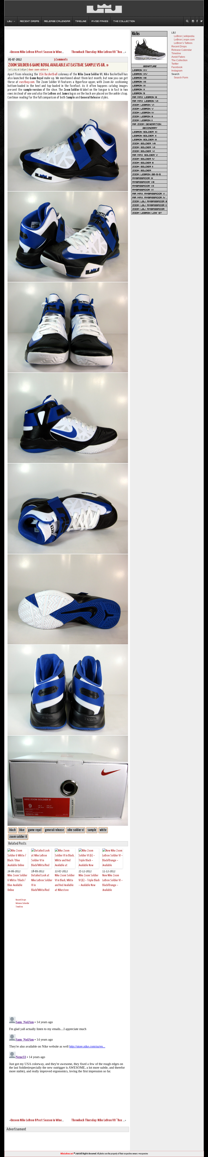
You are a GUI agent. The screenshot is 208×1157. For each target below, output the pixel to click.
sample (92, 830)
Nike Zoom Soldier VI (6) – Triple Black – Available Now (89, 880)
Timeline (19, 907)
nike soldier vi (75, 830)
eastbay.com (26, 82)
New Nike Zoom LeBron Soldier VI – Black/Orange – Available (112, 883)
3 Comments (61, 59)
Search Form (181, 77)
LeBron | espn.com (184, 39)
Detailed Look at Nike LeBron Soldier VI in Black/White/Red (41, 883)
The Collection (179, 60)
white (103, 830)
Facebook (176, 67)
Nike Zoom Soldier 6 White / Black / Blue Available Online (17, 883)
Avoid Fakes (178, 56)
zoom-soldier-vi (41, 69)
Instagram (176, 70)
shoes (30, 69)
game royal (34, 830)
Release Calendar (22, 903)
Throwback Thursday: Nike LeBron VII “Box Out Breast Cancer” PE (110, 52)
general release (54, 830)
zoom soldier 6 (18, 836)
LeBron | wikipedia (184, 36)
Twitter (175, 63)
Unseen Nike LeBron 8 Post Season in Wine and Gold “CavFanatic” (50, 52)
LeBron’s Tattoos (183, 43)
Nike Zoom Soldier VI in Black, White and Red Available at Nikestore (65, 883)
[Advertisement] (67, 37)
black (12, 830)
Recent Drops (21, 900)
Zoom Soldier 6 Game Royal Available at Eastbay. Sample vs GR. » (58, 65)
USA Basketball (48, 74)
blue (21, 830)
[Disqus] (68, 962)
